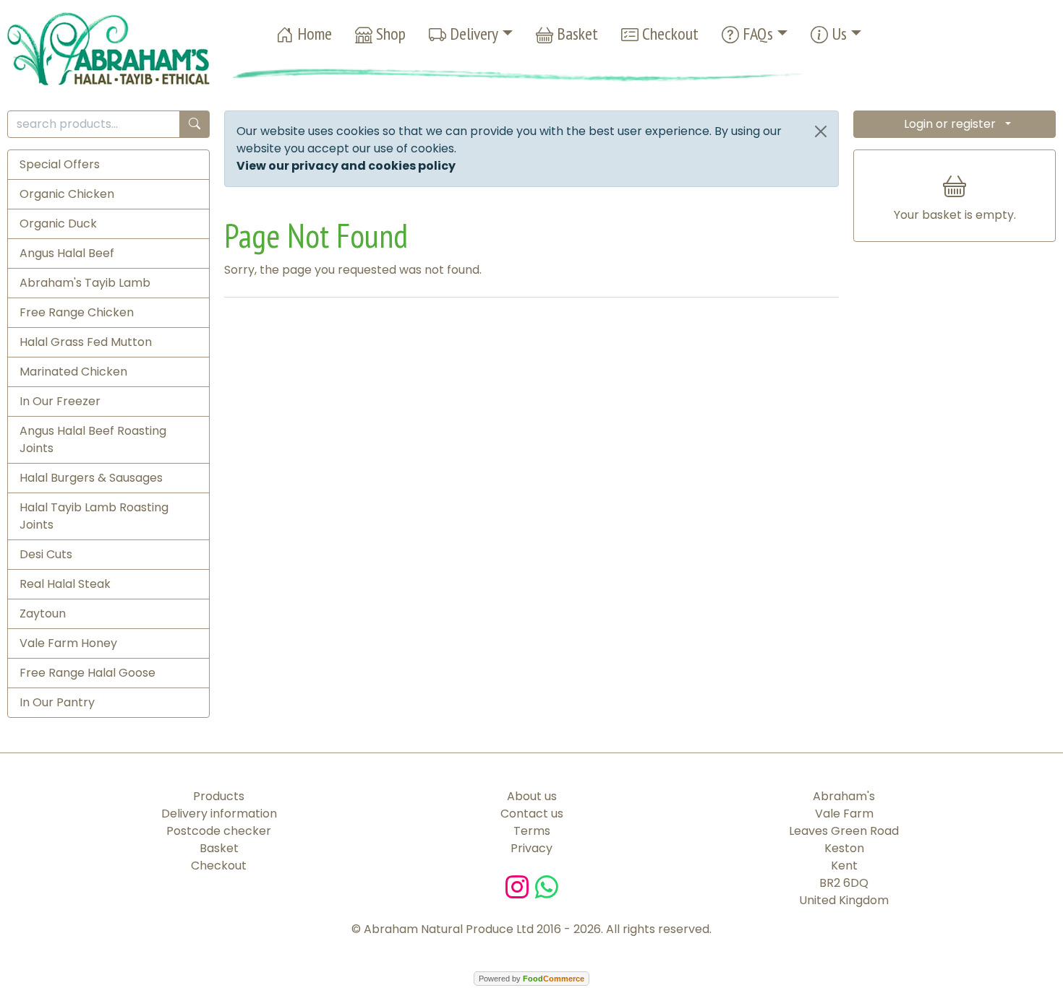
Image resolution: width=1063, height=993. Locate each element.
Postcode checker (218, 831)
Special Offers (60, 164)
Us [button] (837, 33)
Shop (389, 33)
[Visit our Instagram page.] (520, 886)
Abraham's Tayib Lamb (85, 282)
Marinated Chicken (73, 371)
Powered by (531, 978)
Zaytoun (43, 613)
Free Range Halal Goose (87, 672)
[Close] (820, 131)
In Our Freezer (60, 401)
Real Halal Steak (65, 584)
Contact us (531, 813)
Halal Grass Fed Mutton (86, 342)
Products (218, 796)
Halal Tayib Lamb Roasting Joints (94, 516)
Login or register (950, 124)
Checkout (669, 33)
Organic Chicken (67, 194)
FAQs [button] (756, 33)
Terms (531, 831)
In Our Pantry (57, 702)
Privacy (531, 848)
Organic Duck (58, 223)
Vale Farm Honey (68, 643)
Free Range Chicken (77, 312)
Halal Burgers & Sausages (91, 477)
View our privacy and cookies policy (346, 165)
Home (313, 33)
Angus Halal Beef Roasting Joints (93, 439)
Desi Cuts (46, 554)
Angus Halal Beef (67, 253)
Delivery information (219, 813)
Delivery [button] (472, 33)
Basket (575, 33)
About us (532, 796)
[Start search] (194, 124)
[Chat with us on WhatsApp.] (546, 886)
